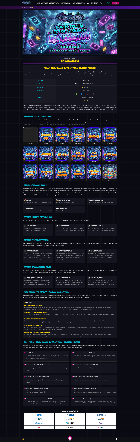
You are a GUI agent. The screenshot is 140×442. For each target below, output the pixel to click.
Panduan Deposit (66, 3)
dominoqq (73, 105)
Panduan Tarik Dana (79, 3)
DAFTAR (115, 3)
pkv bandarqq (86, 75)
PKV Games (44, 3)
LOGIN (108, 3)
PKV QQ (27, 71)
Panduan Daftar (54, 3)
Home (38, 3)
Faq (101, 3)
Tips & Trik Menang (92, 3)
